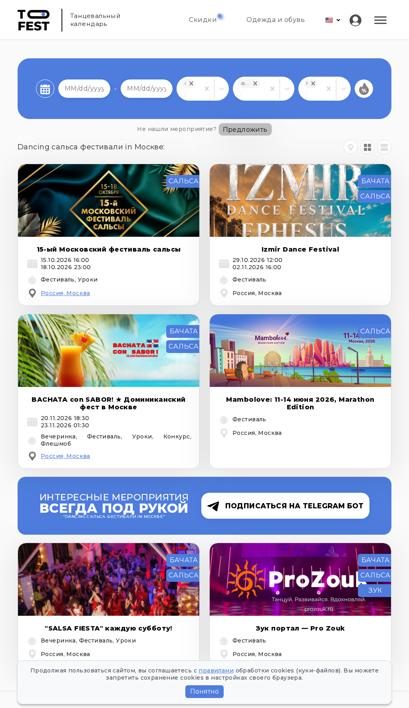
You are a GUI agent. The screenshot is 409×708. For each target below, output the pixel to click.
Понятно (204, 691)
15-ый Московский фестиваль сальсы (109, 249)
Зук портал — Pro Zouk (300, 628)
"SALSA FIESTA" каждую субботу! (109, 628)
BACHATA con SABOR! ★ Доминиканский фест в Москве (108, 403)
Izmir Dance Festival (300, 249)
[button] (191, 83)
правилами (216, 670)
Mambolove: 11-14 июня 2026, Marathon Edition (300, 403)
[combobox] (182, 94)
